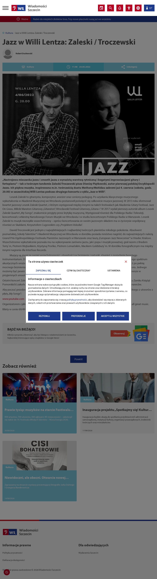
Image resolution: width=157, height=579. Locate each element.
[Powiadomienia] (119, 8)
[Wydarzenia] (101, 8)
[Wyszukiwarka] (110, 8)
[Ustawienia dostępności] (129, 8)
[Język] (138, 8)
